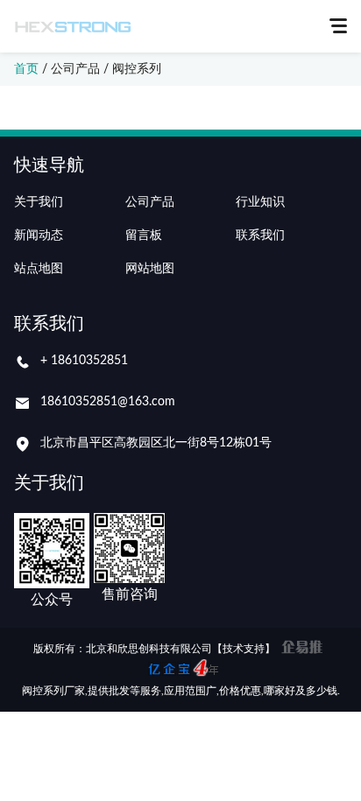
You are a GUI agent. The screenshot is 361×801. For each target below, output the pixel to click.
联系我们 (260, 235)
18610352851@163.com (107, 402)
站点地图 (38, 269)
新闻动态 (38, 235)
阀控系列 (136, 69)
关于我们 (38, 202)
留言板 (143, 235)
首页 (26, 69)
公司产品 (75, 69)
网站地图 (149, 269)
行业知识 (260, 202)
